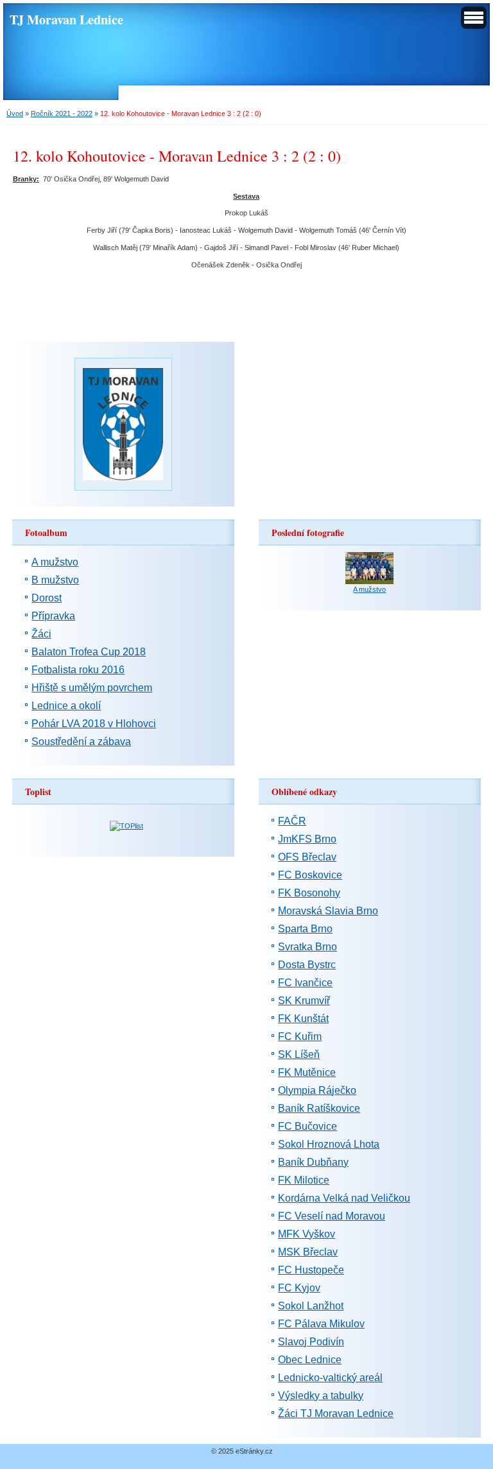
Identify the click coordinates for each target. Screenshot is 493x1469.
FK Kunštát (303, 1018)
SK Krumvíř (304, 1000)
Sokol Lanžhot (310, 1305)
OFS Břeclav (307, 857)
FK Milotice (303, 1180)
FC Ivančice (305, 982)
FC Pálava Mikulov (321, 1323)
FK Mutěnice (307, 1072)
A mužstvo (54, 562)
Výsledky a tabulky (320, 1395)
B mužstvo (55, 580)
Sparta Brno (305, 928)
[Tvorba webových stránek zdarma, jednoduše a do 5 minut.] (277, 1452)
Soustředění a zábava (81, 741)
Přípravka (53, 615)
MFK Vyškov (306, 1234)
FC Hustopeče (311, 1269)
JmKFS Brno (307, 839)
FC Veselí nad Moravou (331, 1216)
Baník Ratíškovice (319, 1108)
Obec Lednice (310, 1359)
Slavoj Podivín (311, 1341)
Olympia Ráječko (317, 1090)
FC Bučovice (307, 1126)
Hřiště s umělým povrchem (91, 687)
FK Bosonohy (309, 892)
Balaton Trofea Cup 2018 (88, 651)
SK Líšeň (299, 1054)
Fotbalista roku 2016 (78, 669)
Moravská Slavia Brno (328, 910)
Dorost (46, 597)
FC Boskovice (310, 874)
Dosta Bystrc (307, 964)
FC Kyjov (299, 1287)
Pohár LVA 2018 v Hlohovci (93, 723)
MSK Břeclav (308, 1252)
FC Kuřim (300, 1036)
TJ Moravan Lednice (66, 19)
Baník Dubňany (313, 1162)
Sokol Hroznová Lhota (328, 1144)
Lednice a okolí (66, 705)
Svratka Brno (307, 946)
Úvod (14, 113)
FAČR (292, 821)
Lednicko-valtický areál (330, 1377)
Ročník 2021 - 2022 (61, 113)
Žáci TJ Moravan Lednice (336, 1413)
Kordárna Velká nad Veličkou (344, 1198)
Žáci (41, 633)
